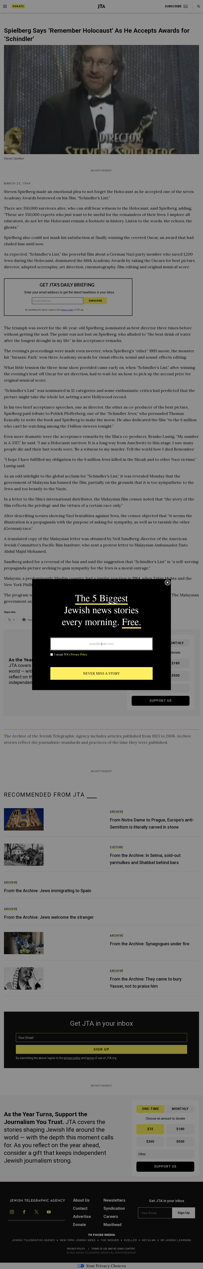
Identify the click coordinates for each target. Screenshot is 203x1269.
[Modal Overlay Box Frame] (101, 634)
